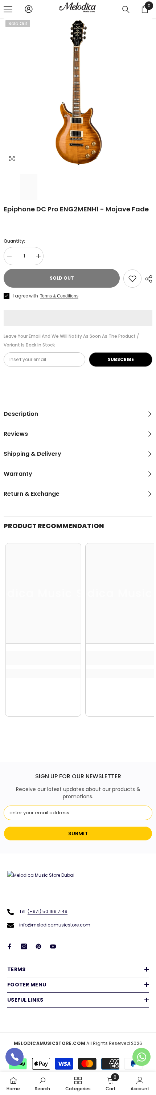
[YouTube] (53, 946)
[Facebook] (9, 946)
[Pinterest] (38, 946)
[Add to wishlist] (132, 278)
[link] (43, 658)
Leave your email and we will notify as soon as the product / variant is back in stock (71, 340)
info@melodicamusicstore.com (54, 925)
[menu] (8, 9)
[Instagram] (24, 946)
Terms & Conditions (59, 296)
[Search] (126, 9)
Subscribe (121, 359)
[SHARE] (146, 279)
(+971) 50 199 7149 (47, 911)
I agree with (25, 296)
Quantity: (14, 241)
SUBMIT (78, 833)
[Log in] (28, 9)
